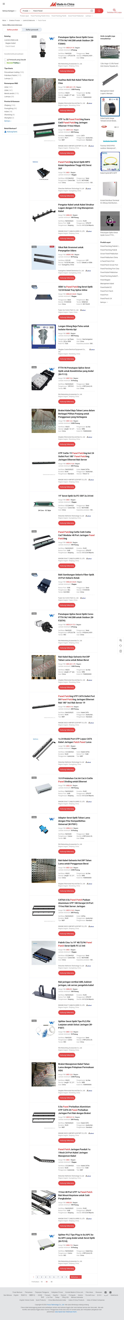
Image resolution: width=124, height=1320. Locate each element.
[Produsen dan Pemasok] (62, 4)
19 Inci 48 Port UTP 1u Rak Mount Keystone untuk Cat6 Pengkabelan (75, 1195)
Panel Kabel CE (106, 287)
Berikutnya (74, 1277)
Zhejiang (9, 105)
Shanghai (9, 118)
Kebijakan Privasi (57, 1292)
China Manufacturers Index (57, 1300)
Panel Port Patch (106, 291)
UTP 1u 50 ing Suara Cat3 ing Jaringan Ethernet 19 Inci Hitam (74, 122)
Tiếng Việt (65, 1297)
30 (46, 1282)
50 (51, 1282)
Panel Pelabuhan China (109, 257)
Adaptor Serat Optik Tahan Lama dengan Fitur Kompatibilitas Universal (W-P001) (74, 820)
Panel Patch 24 (106, 298)
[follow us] (110, 1292)
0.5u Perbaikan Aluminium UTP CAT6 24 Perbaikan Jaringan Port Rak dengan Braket (74, 1109)
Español (55, 1295)
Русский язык (90, 1295)
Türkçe (57, 1297)
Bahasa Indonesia (77, 1297)
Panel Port (104, 295)
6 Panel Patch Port (107, 261)
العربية (106, 1295)
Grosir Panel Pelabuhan (76, 16)
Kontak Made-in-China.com (74, 1292)
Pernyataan (29, 1292)
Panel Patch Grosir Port (109, 265)
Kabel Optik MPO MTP (108, 173)
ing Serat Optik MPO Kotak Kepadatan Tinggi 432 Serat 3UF (74, 165)
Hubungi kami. (12, 131)
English (16, 1295)
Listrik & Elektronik (11, 40)
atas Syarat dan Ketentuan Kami (66, 1312)
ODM (8, 90)
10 (42, 1282)
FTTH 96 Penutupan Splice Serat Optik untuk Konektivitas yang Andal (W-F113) (76, 371)
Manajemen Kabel (107, 283)
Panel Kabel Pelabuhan (109, 272)
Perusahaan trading (14, 72)
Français (47, 1295)
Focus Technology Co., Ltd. (55, 1305)
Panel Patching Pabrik (59, 16)
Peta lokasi (89, 1292)
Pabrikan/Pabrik (12, 75)
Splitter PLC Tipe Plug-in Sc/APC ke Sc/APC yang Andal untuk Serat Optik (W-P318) (76, 1237)
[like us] (106, 1292)
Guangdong (10, 108)
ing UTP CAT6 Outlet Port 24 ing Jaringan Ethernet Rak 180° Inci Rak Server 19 (76, 699)
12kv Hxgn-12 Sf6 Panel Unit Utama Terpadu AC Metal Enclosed (109, 66)
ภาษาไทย (49, 1297)
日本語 (40, 1295)
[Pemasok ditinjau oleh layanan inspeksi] (15, 60)
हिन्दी (42, 1297)
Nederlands (114, 1295)
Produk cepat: (24, 16)
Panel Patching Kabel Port (110, 276)
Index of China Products (76, 1300)
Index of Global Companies (96, 1300)
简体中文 (24, 1295)
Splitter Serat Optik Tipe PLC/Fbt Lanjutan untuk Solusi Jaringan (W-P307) (75, 1024)
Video (34, 37)
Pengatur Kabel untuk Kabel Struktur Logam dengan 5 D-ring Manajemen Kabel (76, 207)
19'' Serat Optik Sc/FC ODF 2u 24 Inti (75, 496)
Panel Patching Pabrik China (40, 16)
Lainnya (8, 78)
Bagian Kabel (11, 43)
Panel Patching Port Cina (109, 268)
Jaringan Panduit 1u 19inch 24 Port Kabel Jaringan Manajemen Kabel (74, 1152)
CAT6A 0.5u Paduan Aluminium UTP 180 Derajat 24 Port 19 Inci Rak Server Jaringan (75, 903)
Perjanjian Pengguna (42, 1292)
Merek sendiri (11, 93)
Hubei (8, 111)
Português (72, 1295)
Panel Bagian (105, 280)
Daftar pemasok (32, 30)
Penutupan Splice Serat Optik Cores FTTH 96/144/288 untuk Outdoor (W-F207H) (76, 617)
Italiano (80, 1295)
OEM (8, 87)
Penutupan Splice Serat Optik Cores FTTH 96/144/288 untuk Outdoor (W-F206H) (76, 40)
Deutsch (63, 1295)
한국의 (99, 1295)
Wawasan (99, 1292)
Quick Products (41, 1300)
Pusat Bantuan (17, 1292)
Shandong (9, 114)
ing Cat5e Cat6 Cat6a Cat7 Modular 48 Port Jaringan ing (76, 535)
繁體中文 (32, 1295)
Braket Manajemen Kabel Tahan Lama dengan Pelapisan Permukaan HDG (76, 1067)
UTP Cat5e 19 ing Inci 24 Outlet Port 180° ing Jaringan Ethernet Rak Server (76, 456)
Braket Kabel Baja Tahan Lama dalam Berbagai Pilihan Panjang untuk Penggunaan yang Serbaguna (76, 413)
